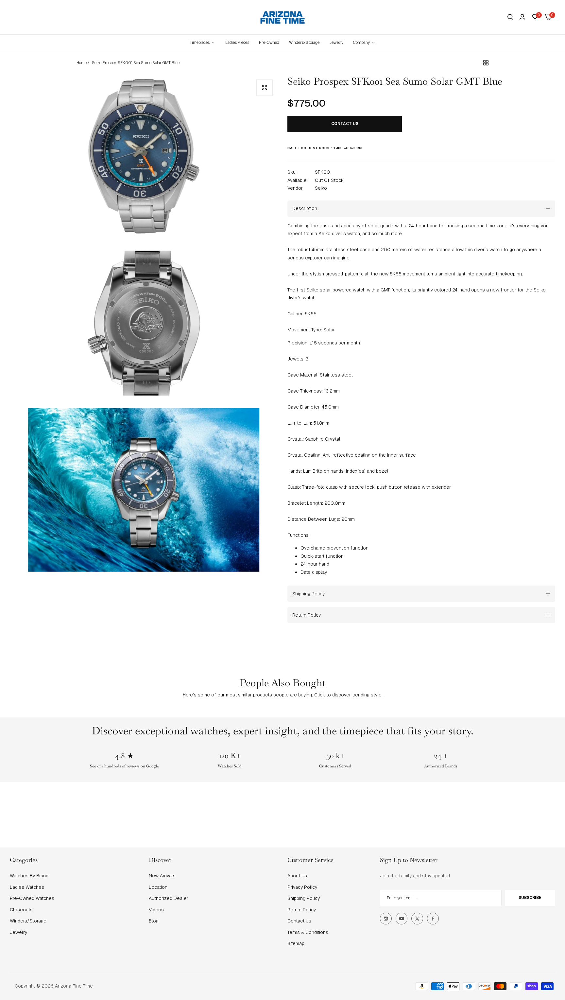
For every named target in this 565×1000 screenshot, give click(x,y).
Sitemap (295, 943)
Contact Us (299, 921)
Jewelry (18, 932)
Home (82, 62)
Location (158, 887)
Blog (154, 921)
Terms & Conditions (307, 932)
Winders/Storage (28, 921)
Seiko (321, 188)
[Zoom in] (264, 87)
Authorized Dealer (168, 898)
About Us (297, 876)
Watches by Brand (29, 876)
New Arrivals (162, 876)
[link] (364, 42)
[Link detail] (386, 918)
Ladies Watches (27, 887)
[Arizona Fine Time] (282, 17)
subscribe (530, 897)
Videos (156, 910)
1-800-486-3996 (348, 148)
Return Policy (301, 910)
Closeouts (21, 910)
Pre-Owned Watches (32, 898)
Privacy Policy (302, 887)
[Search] (510, 17)
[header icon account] (522, 17)
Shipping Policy (303, 898)
